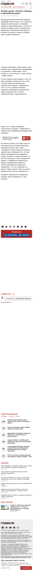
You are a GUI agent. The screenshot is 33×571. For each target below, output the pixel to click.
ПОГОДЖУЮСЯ (26, 568)
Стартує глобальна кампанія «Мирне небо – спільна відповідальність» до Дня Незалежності (20, 507)
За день (17, 416)
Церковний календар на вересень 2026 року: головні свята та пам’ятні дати (19, 435)
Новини (4, 463)
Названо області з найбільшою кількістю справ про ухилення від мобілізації (19, 441)
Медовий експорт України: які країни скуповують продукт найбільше (16, 495)
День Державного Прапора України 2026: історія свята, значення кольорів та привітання (16, 466)
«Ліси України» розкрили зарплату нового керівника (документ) (14, 472)
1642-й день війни (6, 7)
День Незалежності (19, 7)
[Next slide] (31, 7)
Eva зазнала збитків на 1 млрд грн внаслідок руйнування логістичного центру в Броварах (15, 478)
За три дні (11, 416)
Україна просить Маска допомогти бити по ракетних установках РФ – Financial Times (14, 490)
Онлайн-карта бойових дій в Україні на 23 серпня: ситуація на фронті (18, 421)
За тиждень (4, 416)
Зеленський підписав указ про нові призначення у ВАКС (16, 484)
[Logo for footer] (7, 523)
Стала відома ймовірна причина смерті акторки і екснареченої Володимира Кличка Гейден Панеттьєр (18, 449)
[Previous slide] (29, 7)
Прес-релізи (6, 502)
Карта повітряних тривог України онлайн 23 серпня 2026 (18, 428)
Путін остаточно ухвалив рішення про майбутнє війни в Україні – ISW (19, 455)
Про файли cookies (5, 567)
